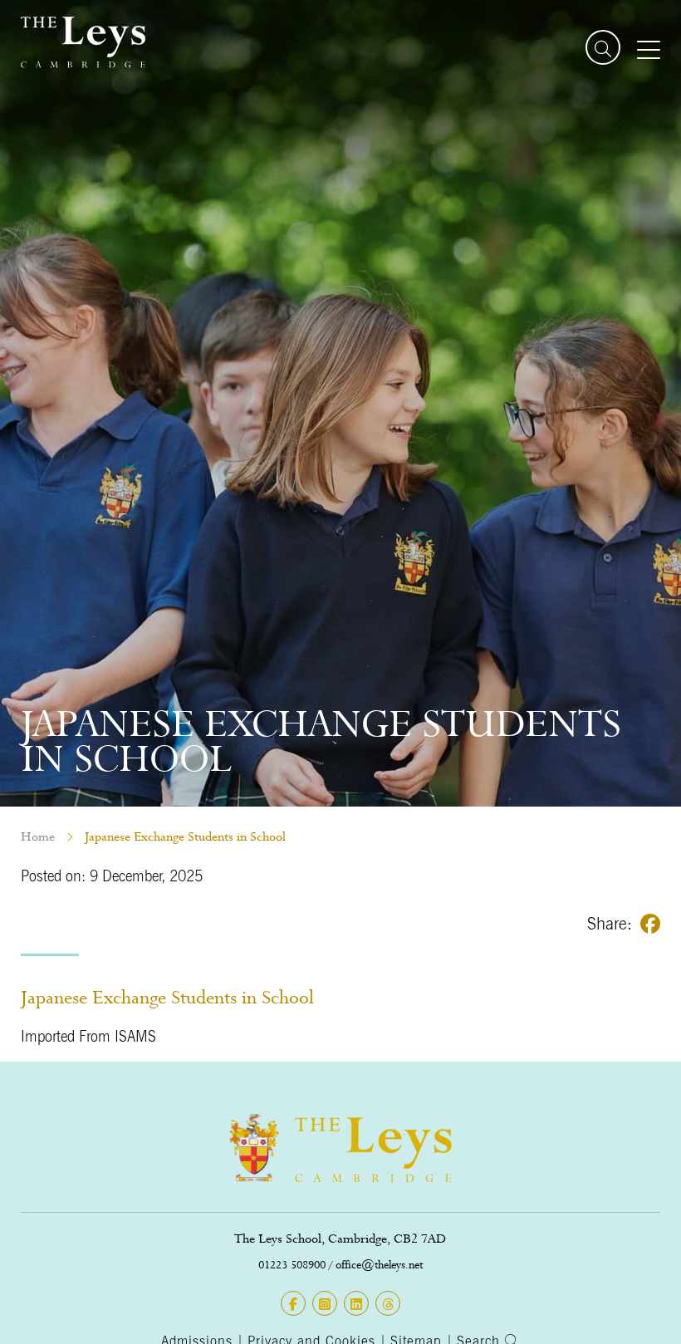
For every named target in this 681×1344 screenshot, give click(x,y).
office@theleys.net (379, 1265)
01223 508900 (292, 1265)
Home (38, 836)
